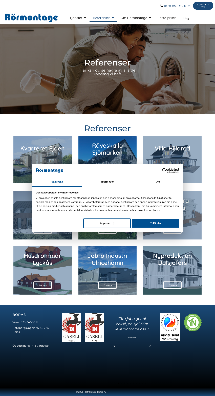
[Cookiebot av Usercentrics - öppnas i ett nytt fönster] (164, 170)
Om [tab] (158, 181)
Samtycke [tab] (57, 181)
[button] (114, 346)
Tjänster (76, 18)
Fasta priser (167, 18)
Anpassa (105, 223)
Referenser (101, 18)
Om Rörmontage (134, 18)
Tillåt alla (155, 223)
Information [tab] (107, 181)
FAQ (186, 18)
